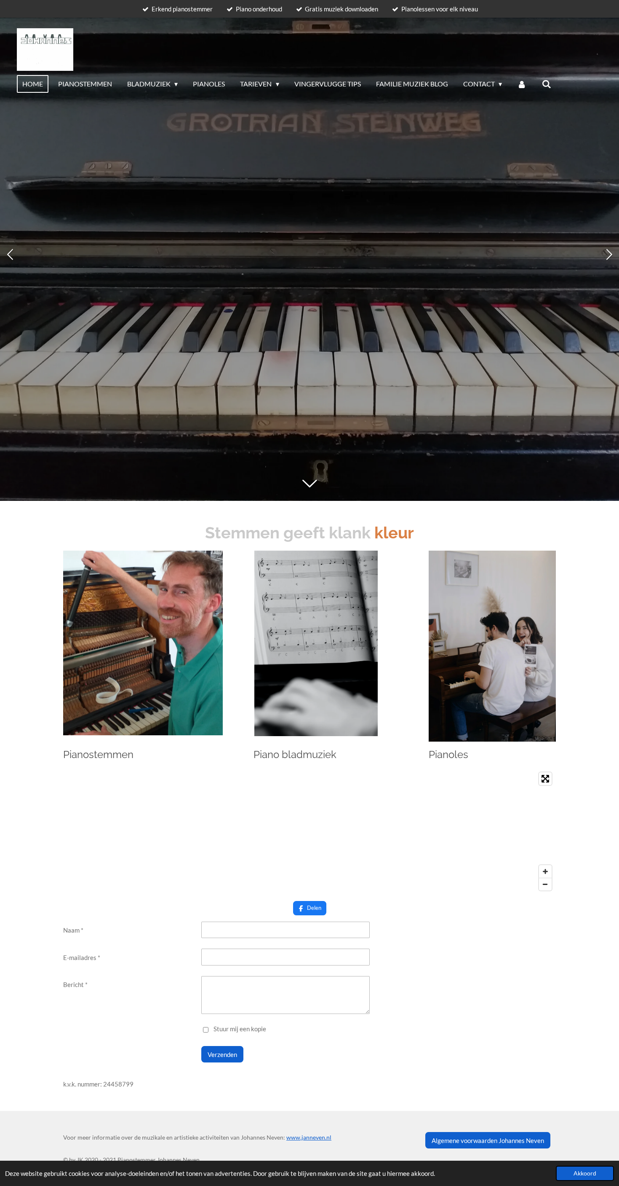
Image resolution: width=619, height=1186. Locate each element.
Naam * (73, 930)
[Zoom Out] (545, 884)
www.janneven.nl (308, 1137)
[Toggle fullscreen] (545, 778)
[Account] (522, 84)
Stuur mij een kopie (239, 1029)
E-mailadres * (81, 957)
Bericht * (75, 984)
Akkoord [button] (585, 1173)
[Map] (309, 831)
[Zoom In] (545, 871)
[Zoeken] (546, 84)
